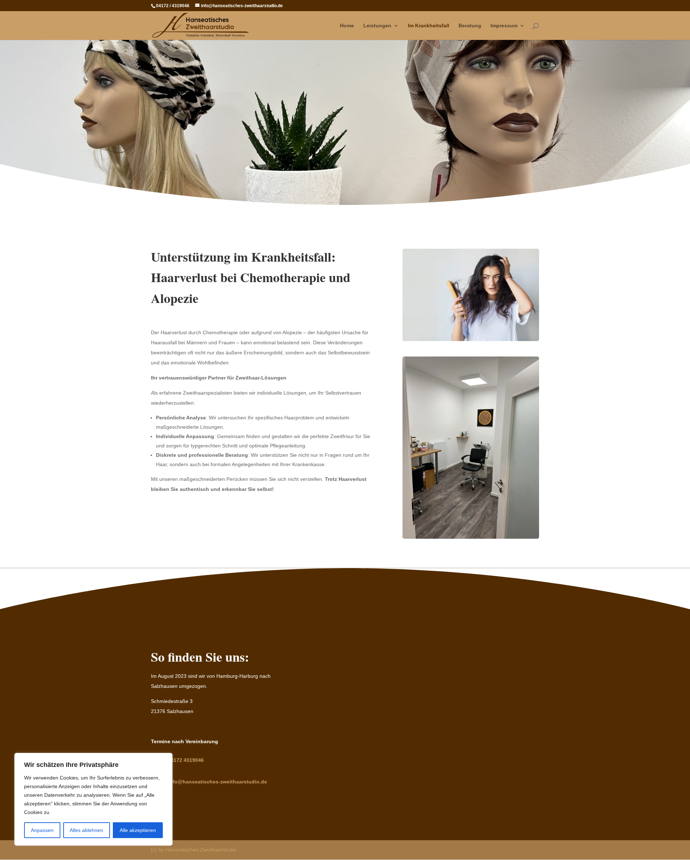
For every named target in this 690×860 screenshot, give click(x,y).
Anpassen (42, 830)
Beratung (470, 25)
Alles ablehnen (86, 830)
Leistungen (377, 25)
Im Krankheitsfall (428, 25)
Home (347, 25)
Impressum (504, 25)
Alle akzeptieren (138, 830)
